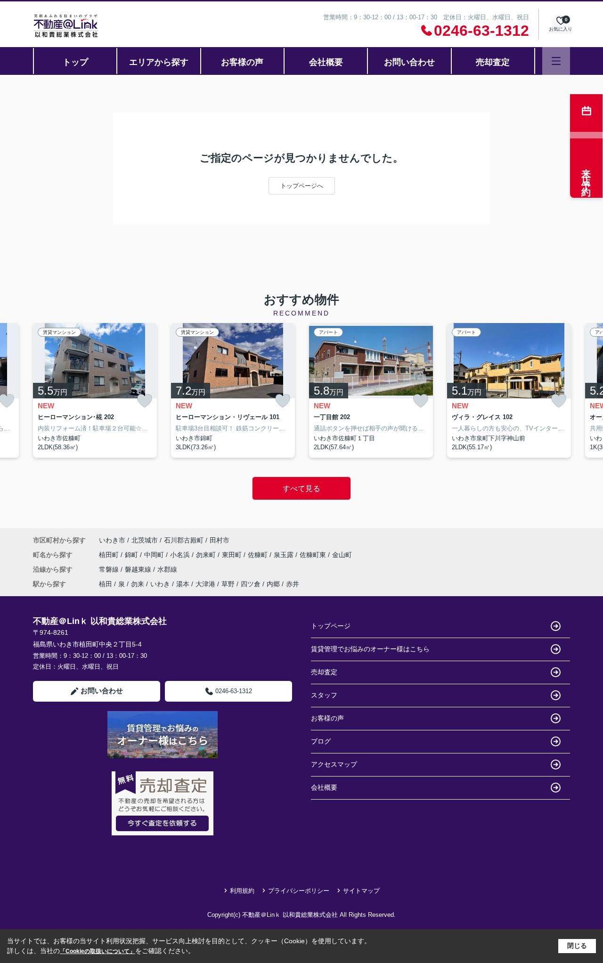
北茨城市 (144, 540)
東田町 (233, 554)
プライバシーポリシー (298, 890)
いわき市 (112, 540)
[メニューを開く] (556, 61)
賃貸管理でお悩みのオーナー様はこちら (370, 649)
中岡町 (155, 554)
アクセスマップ (334, 764)
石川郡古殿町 (184, 540)
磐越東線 (139, 569)
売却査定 (493, 62)
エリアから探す (158, 62)
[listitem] (95, 390)
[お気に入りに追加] (144, 401)
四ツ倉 (251, 584)
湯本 (182, 584)
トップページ (330, 626)
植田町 (110, 554)
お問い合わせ (409, 62)
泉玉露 (284, 554)
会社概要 (326, 62)
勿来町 (207, 554)
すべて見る (301, 489)
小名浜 (181, 554)
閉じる (577, 945)
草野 (228, 584)
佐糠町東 (314, 554)
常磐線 (110, 569)
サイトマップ (361, 890)
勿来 (137, 584)
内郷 (273, 584)
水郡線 (167, 569)
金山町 (342, 554)
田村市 (219, 540)
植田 (105, 584)
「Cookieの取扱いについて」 (97, 951)
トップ (75, 62)
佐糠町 (258, 554)
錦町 (132, 554)
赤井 (292, 584)
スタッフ (324, 695)
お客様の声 (242, 62)
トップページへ (301, 185)
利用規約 (242, 890)
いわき (160, 584)
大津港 (205, 584)
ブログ (321, 741)
